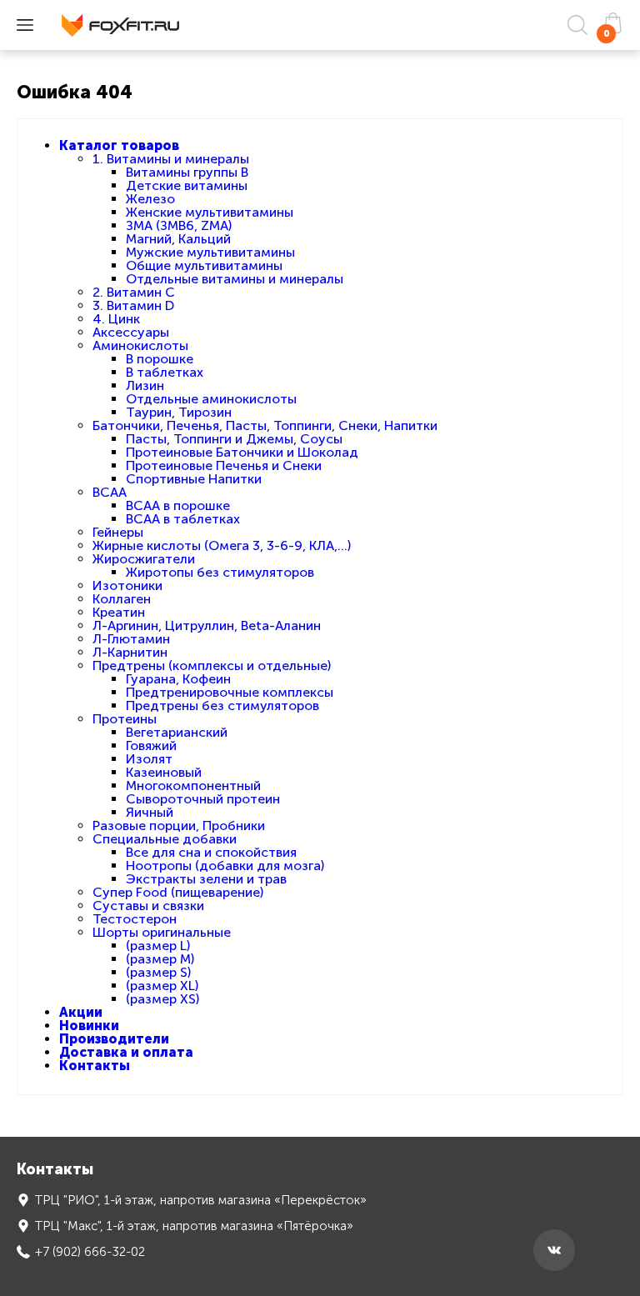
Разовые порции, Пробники (178, 825)
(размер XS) (162, 999)
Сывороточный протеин (203, 799)
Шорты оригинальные (161, 932)
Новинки (89, 1025)
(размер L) (158, 945)
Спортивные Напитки (194, 479)
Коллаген (121, 599)
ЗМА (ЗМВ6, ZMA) (179, 225)
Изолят (149, 759)
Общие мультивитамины (204, 265)
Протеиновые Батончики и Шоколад (242, 452)
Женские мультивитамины (209, 212)
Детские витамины (187, 185)
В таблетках (164, 372)
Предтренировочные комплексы (229, 692)
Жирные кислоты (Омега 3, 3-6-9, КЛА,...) (221, 545)
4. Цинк (116, 319)
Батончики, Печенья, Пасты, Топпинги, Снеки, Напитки (265, 425)
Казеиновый (164, 772)
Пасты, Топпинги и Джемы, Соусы (234, 439)
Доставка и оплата (126, 1052)
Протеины (124, 719)
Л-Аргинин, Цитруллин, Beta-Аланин (206, 625)
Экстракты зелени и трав (206, 879)
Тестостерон (134, 919)
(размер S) (158, 972)
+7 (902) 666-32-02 (90, 1252)
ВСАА (109, 492)
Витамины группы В (187, 172)
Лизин (145, 385)
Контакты (94, 1065)
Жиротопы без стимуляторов (220, 572)
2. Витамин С (133, 292)
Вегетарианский (177, 732)
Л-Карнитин (130, 652)
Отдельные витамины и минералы (234, 279)
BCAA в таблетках (183, 519)
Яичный (149, 812)
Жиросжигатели (143, 559)
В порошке (159, 359)
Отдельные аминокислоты (211, 399)
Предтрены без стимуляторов (222, 705)
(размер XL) (162, 985)
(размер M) (160, 959)
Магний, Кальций (178, 239)
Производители (114, 1039)
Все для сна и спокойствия (211, 852)
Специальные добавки (164, 839)
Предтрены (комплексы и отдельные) (211, 665)
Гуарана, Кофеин (178, 679)
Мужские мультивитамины (210, 252)
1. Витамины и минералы (170, 159)
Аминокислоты (140, 345)
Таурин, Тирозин (179, 412)
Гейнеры (117, 532)
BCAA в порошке (178, 505)
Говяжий (151, 745)
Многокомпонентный (193, 785)
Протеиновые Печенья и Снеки (224, 465)
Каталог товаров (119, 145)
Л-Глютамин (131, 639)
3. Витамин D (133, 305)
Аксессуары (130, 332)
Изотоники (127, 585)
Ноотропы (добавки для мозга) (225, 865)
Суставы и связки (148, 905)
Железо (150, 199)
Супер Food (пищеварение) (177, 892)
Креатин (118, 612)
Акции (80, 1012)
